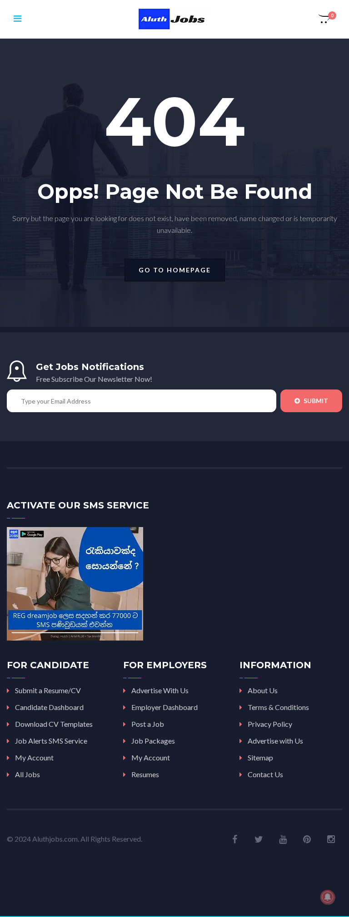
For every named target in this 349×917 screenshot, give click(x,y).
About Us (263, 690)
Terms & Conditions (278, 707)
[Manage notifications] (327, 897)
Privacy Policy (270, 724)
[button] (325, 19)
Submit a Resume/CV (48, 690)
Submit (315, 400)
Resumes (145, 774)
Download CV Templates (54, 724)
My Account (34, 757)
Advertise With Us (160, 690)
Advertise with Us (275, 740)
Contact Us (265, 774)
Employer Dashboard (164, 707)
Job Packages (153, 740)
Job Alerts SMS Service (51, 740)
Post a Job (147, 724)
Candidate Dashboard (49, 707)
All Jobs (27, 774)
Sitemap (260, 757)
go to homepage (175, 270)
